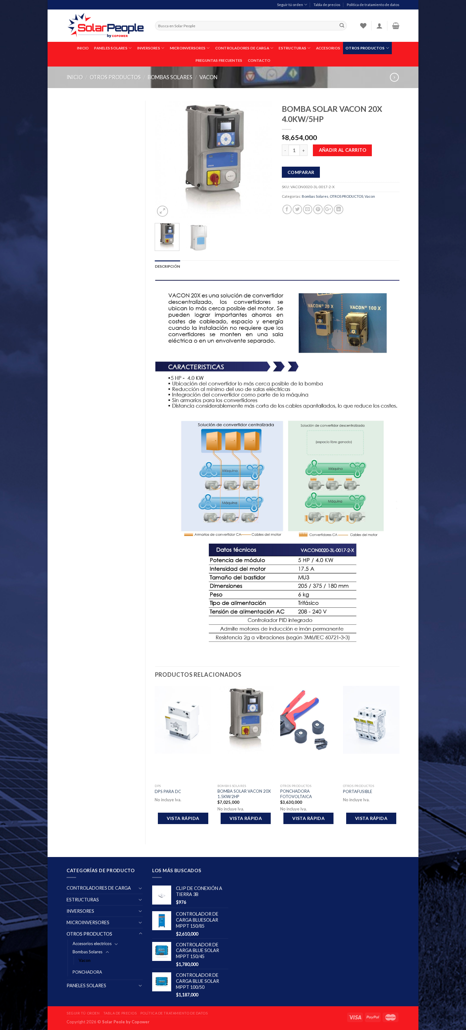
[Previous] (165, 159)
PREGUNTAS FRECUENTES (219, 60)
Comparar (301, 172)
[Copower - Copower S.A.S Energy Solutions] (106, 25)
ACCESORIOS (328, 48)
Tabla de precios (327, 5)
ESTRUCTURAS (292, 48)
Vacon (208, 77)
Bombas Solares (170, 77)
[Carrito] (395, 26)
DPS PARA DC (168, 791)
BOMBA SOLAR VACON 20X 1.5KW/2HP (244, 794)
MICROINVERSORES (187, 48)
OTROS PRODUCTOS (365, 48)
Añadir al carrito (342, 150)
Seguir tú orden (290, 5)
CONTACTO (259, 60)
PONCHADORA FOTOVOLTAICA (296, 794)
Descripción (167, 266)
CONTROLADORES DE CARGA (242, 48)
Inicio (75, 77)
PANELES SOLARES (110, 48)
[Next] (262, 159)
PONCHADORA (87, 972)
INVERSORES (148, 48)
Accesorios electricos (92, 943)
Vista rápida (183, 818)
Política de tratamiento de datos (373, 5)
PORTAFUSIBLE (357, 791)
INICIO (83, 48)
